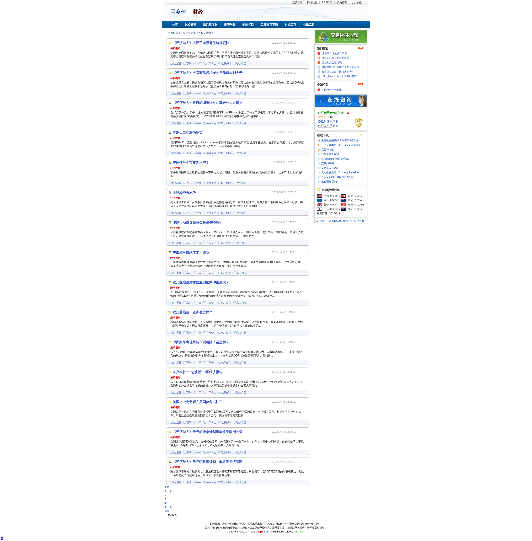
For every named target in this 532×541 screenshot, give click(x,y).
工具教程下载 (269, 24)
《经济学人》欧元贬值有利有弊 (339, 76)
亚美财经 (297, 2)
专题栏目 (248, 24)
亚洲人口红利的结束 (188, 132)
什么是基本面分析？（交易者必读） (341, 145)
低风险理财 (210, 24)
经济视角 (206, 32)
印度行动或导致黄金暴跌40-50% (197, 222)
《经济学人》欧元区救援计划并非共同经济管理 (208, 462)
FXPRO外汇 (321, 220)
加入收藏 (357, 2)
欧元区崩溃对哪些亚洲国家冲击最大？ (201, 282)
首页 (175, 24)
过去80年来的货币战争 (334, 53)
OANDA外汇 (336, 220)
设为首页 (342, 2)
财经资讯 (190, 24)
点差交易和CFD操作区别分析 (337, 177)
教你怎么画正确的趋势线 (335, 158)
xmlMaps (298, 531)
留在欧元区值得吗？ (333, 62)
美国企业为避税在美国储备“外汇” (198, 402)
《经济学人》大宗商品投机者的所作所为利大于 (208, 73)
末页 (166, 510)
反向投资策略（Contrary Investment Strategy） (347, 172)
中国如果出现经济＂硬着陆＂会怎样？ (201, 342)
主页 (183, 32)
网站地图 (312, 2)
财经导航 (359, 220)
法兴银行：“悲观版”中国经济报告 (198, 372)
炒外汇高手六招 (330, 154)
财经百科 (290, 24)
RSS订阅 (327, 2)
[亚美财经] (187, 17)
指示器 (328, 121)
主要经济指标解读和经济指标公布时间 (342, 140)
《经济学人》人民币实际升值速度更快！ (203, 43)
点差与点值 (327, 149)
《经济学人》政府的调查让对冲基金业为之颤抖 (208, 103)
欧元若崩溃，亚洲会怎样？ (337, 58)
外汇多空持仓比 (328, 125)
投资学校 (230, 24)
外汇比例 (331, 112)
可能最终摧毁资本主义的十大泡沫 (340, 67)
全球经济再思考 (184, 192)
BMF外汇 (348, 220)
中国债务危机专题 (332, 89)
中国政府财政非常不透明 (191, 252)
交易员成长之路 (330, 167)
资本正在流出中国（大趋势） (338, 71)
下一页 (168, 506)
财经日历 (324, 117)
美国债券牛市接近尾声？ (191, 162)
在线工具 (309, 24)
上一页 (168, 490)
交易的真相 (327, 163)
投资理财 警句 (329, 181)
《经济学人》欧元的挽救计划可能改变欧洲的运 (208, 432)
